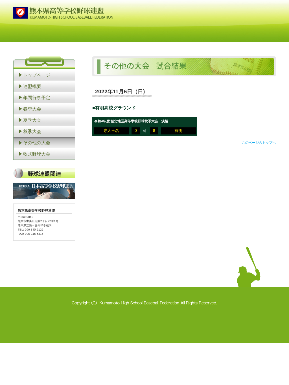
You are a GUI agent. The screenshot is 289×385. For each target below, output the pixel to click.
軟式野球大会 (36, 153)
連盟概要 (32, 86)
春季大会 (32, 108)
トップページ (36, 75)
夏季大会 (32, 120)
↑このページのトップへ (258, 143)
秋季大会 (32, 131)
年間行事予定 (36, 97)
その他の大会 (36, 142)
